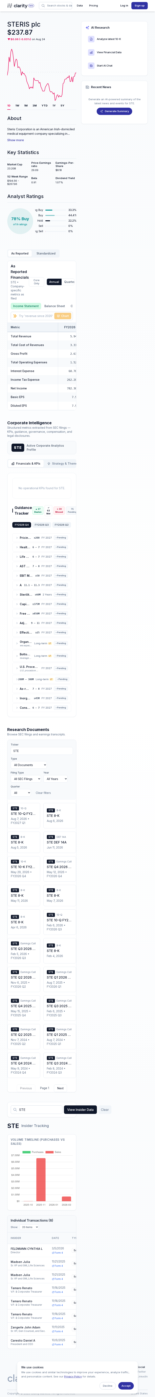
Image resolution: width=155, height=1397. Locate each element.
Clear (105, 1110)
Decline (107, 1385)
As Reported (19, 253)
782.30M (72, 388)
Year (46, 772)
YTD (45, 105)
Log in (124, 5)
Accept (126, 1385)
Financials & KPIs (28, 463)
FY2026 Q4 (22, 524)
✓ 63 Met (48, 510)
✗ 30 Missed (59, 510)
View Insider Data (80, 1110)
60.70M (73, 371)
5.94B (74, 336)
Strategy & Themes (65, 463)
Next (60, 1088)
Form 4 (59, 1252)
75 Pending (72, 510)
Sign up (140, 5)
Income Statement (26, 306)
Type (14, 758)
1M (26, 105)
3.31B (74, 345)
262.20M (72, 379)
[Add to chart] (67, 336)
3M (34, 105)
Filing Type (17, 772)
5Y (62, 105)
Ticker (15, 744)
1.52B (74, 362)
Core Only (37, 282)
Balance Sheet (54, 306)
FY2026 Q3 (42, 524)
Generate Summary (117, 111)
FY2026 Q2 (62, 524)
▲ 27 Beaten (38, 510)
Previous (26, 1088)
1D (8, 105)
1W (17, 105)
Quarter (15, 786)
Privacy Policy (73, 1376)
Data (80, 5)
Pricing (93, 5)
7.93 (75, 405)
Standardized (46, 253)
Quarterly (70, 282)
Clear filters (43, 792)
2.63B (74, 353)
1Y (54, 105)
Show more (15, 140)
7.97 (75, 397)
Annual (54, 282)
